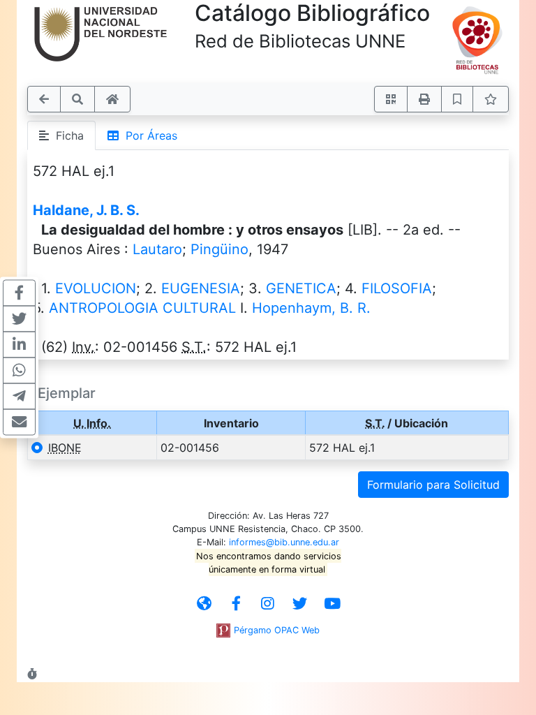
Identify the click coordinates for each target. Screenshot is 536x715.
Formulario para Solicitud (433, 485)
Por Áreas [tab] (148, 135)
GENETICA (301, 288)
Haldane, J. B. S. (86, 210)
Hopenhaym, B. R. (311, 308)
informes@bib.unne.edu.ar (284, 542)
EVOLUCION (95, 288)
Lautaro (157, 249)
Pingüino (219, 249)
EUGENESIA (200, 288)
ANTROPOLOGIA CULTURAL (142, 308)
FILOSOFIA (397, 288)
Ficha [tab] (66, 135)
